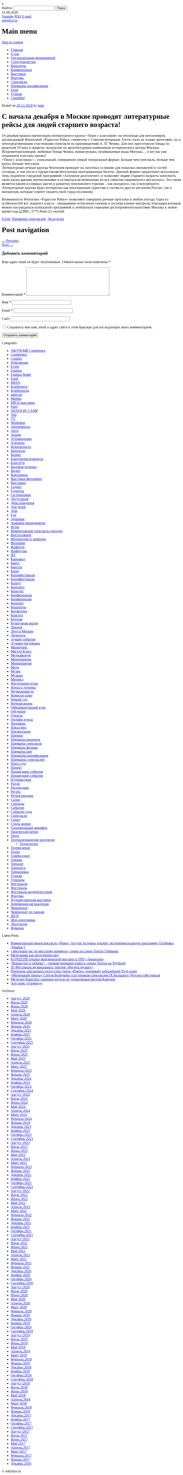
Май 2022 (18, 1203)
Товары (16, 860)
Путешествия (21, 779)
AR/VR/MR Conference (28, 350)
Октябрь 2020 (21, 1279)
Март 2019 (19, 1355)
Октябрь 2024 (21, 1086)
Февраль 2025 (21, 1070)
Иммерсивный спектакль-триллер (36, 531)
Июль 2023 (19, 1147)
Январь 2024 (20, 1123)
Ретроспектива (22, 796)
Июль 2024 (19, 1099)
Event (6, 219)
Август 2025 (20, 1046)
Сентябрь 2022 (22, 1187)
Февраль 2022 (21, 1215)
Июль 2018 (19, 1387)
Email (7, 310)
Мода (15, 667)
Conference (19, 354)
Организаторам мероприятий (33, 58)
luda (41, 105)
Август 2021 (20, 1239)
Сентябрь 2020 (22, 1283)
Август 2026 (20, 998)
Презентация (20, 731)
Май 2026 (18, 1010)
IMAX (15, 383)
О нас (15, 54)
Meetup (16, 399)
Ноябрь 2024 (20, 1082)
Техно (15, 852)
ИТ (13, 555)
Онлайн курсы (22, 719)
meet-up (16, 395)
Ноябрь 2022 (20, 1179)
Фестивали (19, 884)
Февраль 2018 (21, 1407)
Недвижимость (22, 691)
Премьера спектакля (26, 743)
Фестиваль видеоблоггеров (31, 892)
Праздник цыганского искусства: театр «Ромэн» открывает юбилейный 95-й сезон (74, 971)
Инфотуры (19, 551)
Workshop (18, 423)
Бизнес (16, 455)
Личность (18, 635)
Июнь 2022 (19, 1199)
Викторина (19, 475)
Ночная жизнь (21, 703)
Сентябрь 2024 (22, 1090)
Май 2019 (18, 1347)
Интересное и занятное (28, 539)
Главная (17, 50)
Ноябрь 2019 (20, 1323)
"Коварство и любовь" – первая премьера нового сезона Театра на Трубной (68, 963)
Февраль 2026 (21, 1022)
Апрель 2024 (20, 1111)
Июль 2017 (19, 1435)
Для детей (18, 507)
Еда (13, 515)
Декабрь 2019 (21, 1319)
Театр (15, 836)
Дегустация (19, 499)
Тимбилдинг (20, 856)
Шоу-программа (23, 920)
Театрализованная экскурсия (32, 840)
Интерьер (18, 543)
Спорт (15, 820)
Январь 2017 (20, 1459)
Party (14, 407)
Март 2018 (19, 1403)
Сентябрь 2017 (22, 1427)
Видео (15, 471)
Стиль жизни (21, 824)
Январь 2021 (20, 1267)
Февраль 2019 (21, 1359)
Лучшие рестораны (25, 643)
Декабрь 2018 (21, 1367)
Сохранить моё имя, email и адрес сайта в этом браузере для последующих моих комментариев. (79, 327)
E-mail (26, 16)
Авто (15, 431)
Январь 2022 (20, 1219)
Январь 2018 (20, 1411)
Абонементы (20, 427)
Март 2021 (19, 1259)
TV (13, 419)
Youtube (8, 16)
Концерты (18, 66)
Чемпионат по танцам (27, 912)
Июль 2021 (19, 1243)
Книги (16, 583)
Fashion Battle (21, 374)
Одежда (17, 715)
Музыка (17, 675)
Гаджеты (17, 491)
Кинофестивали (23, 575)
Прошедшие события (27, 771)
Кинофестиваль (23, 579)
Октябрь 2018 (21, 1375)
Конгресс (18, 587)
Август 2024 (20, 1095)
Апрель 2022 (20, 1207)
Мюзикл (17, 679)
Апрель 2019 (20, 1351)
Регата (16, 792)
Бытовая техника (24, 467)
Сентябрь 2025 (22, 1042)
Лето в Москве (22, 631)
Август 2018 (20, 1383)
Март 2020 (19, 1307)
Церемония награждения (30, 904)
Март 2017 (19, 1451)
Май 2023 (18, 1155)
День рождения (22, 503)
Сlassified (18, 98)
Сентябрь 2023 (22, 1139)
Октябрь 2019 (21, 1327)
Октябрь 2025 (21, 1038)
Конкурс (17, 591)
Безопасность (21, 447)
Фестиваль (19, 888)
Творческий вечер (24, 832)
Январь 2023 (20, 1171)
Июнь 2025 (19, 1054)
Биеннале (18, 451)
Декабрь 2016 (21, 1463)
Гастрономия (21, 495)
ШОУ (15, 916)
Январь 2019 (20, 1363)
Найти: (7, 8)
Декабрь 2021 (21, 1223)
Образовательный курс (28, 707)
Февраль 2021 (21, 1263)
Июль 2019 (19, 1339)
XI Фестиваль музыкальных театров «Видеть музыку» (52, 967)
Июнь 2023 (19, 1151)
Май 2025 (18, 1058)
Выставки (18, 74)
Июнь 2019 (19, 1343)
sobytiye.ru (9, 20)
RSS (18, 16)
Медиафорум (21, 655)
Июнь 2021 (19, 1247)
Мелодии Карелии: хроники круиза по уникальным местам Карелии (63, 979)
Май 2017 (18, 1443)
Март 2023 (19, 1163)
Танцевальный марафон (29, 828)
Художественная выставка (31, 900)
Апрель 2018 (20, 1399)
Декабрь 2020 (21, 1271)
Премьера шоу (21, 751)
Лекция (16, 627)
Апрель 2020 (20, 1303)
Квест (15, 563)
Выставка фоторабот (26, 479)
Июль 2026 (19, 1002)
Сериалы (17, 804)
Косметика (19, 611)
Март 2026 (19, 1018)
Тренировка (20, 872)
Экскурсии (55, 219)
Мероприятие (21, 659)
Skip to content (12, 42)
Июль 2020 (19, 1291)
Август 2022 (20, 1191)
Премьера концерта (25, 739)
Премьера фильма (24, 747)
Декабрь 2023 (21, 1127)
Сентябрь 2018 (22, 1379)
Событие (17, 808)
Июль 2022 (19, 1195)
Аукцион (18, 443)
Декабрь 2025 (21, 1030)
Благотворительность (27, 459)
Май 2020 (18, 1299)
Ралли (15, 784)
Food (14, 90)
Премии (17, 735)
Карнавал (18, 559)
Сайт (5, 319)
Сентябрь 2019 (22, 1331)
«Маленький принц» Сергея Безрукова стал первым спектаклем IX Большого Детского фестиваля (85, 975)
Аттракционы (21, 439)
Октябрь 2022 (21, 1183)
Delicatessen (19, 362)
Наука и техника (23, 687)
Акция (16, 435)
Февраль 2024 (21, 1119)
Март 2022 (19, 1211)
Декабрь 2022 (21, 1175)
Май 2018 (18, 1395)
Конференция (21, 599)
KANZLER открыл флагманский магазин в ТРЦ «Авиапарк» (57, 959)
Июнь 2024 (19, 1103)
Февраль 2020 (21, 1311)
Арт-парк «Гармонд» (27, 983)
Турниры (18, 880)
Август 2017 (20, 1431)
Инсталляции (21, 535)
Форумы (17, 78)
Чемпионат (19, 908)
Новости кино (21, 695)
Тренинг (17, 864)
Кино (15, 571)
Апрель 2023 (20, 1159)
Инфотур (18, 547)
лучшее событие (23, 639)
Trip (14, 415)
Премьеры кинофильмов (29, 86)
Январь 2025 (20, 1074)
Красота (17, 615)
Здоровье (18, 519)
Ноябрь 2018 (20, 1371)
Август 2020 (20, 1287)
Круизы (17, 619)
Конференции (21, 70)
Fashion (16, 370)
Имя (6, 302)
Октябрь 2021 (21, 1231)
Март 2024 (19, 1115)
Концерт (17, 603)
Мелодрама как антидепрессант (35, 955)
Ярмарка (17, 928)
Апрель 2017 (20, 1447)
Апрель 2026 (20, 1014)
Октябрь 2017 (21, 1423)
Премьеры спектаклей (29, 219)
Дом (14, 511)
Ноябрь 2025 (20, 1034)
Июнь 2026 (19, 1006)
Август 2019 (20, 1335)
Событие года (21, 812)
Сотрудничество (23, 62)
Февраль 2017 (21, 1455)
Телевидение (20, 848)
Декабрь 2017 (21, 1415)
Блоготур (18, 463)
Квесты (16, 567)
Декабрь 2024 (21, 1078)
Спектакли (19, 82)
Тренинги (18, 868)
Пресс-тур (18, 763)
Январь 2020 (20, 1315)
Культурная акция (24, 623)
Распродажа (20, 788)
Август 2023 (20, 1143)
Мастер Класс (21, 651)
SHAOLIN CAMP (24, 411)
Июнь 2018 (19, 1391)
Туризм (16, 94)
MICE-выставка (23, 403)
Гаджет (16, 487)
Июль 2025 (19, 1050)
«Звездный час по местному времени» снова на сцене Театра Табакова (64, 951)
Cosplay (16, 358)
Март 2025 (19, 1066)
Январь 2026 (20, 1026)
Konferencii (19, 387)
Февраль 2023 (21, 1167)
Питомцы (18, 723)
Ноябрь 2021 (20, 1227)
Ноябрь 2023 (20, 1131)
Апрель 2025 (20, 1062)
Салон (15, 800)
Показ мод (19, 727)
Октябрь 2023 (21, 1135)
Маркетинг (19, 647)
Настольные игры (24, 683)
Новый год (19, 699)
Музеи (16, 671)
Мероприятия (21, 663)
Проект (16, 767)
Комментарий (13, 294)
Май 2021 (18, 1251)
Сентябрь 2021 (22, 1235)
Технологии (29, 844)
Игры (15, 527)
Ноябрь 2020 (20, 1275)
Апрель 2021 (20, 1255)
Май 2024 (18, 1107)
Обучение (18, 711)
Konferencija (20, 391)
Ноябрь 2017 (20, 1419)
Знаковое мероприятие (28, 523)
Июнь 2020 (19, 1295)
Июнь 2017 (19, 1439)
